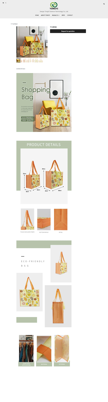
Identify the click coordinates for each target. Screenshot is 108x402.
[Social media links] (3, 2)
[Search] (104, 4)
